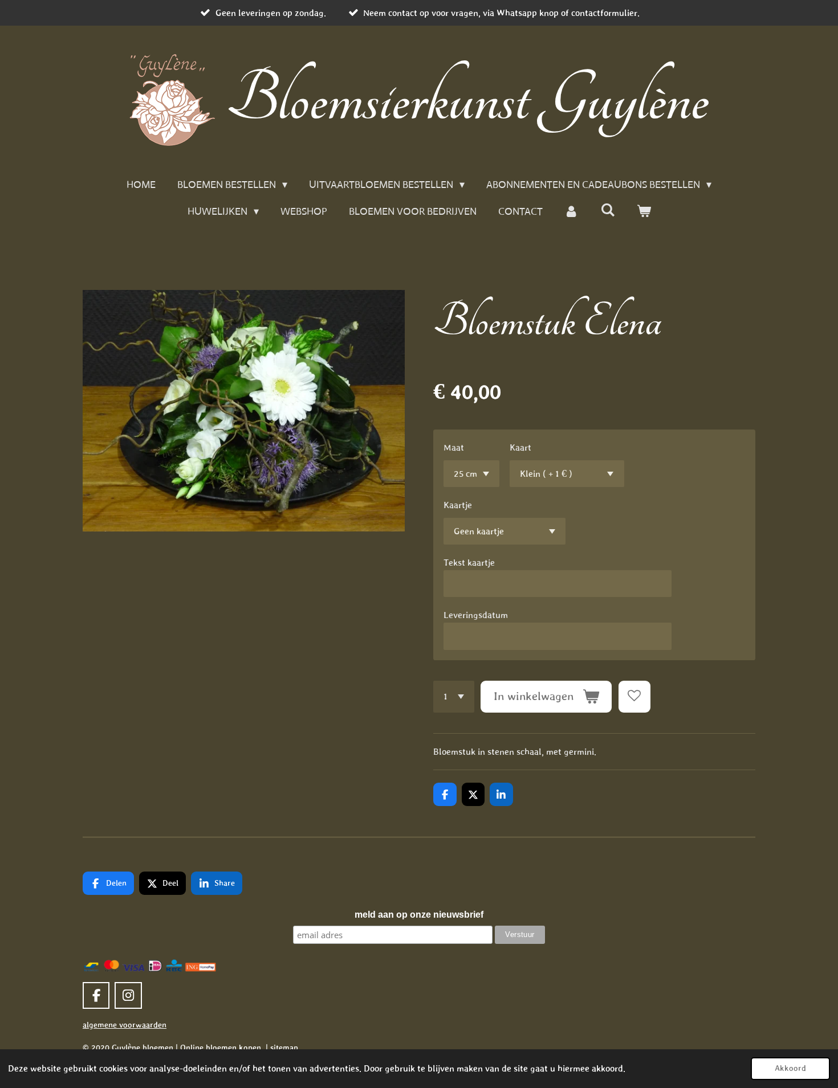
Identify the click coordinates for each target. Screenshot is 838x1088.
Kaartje (458, 505)
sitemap (284, 1047)
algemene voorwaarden (124, 1024)
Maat (454, 447)
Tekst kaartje (469, 562)
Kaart (520, 447)
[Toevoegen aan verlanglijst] (634, 697)
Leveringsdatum (476, 615)
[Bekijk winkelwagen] (643, 211)
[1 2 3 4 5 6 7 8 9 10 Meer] (453, 697)
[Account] (571, 211)
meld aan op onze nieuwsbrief (419, 914)
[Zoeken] (607, 210)
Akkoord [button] (790, 1068)
